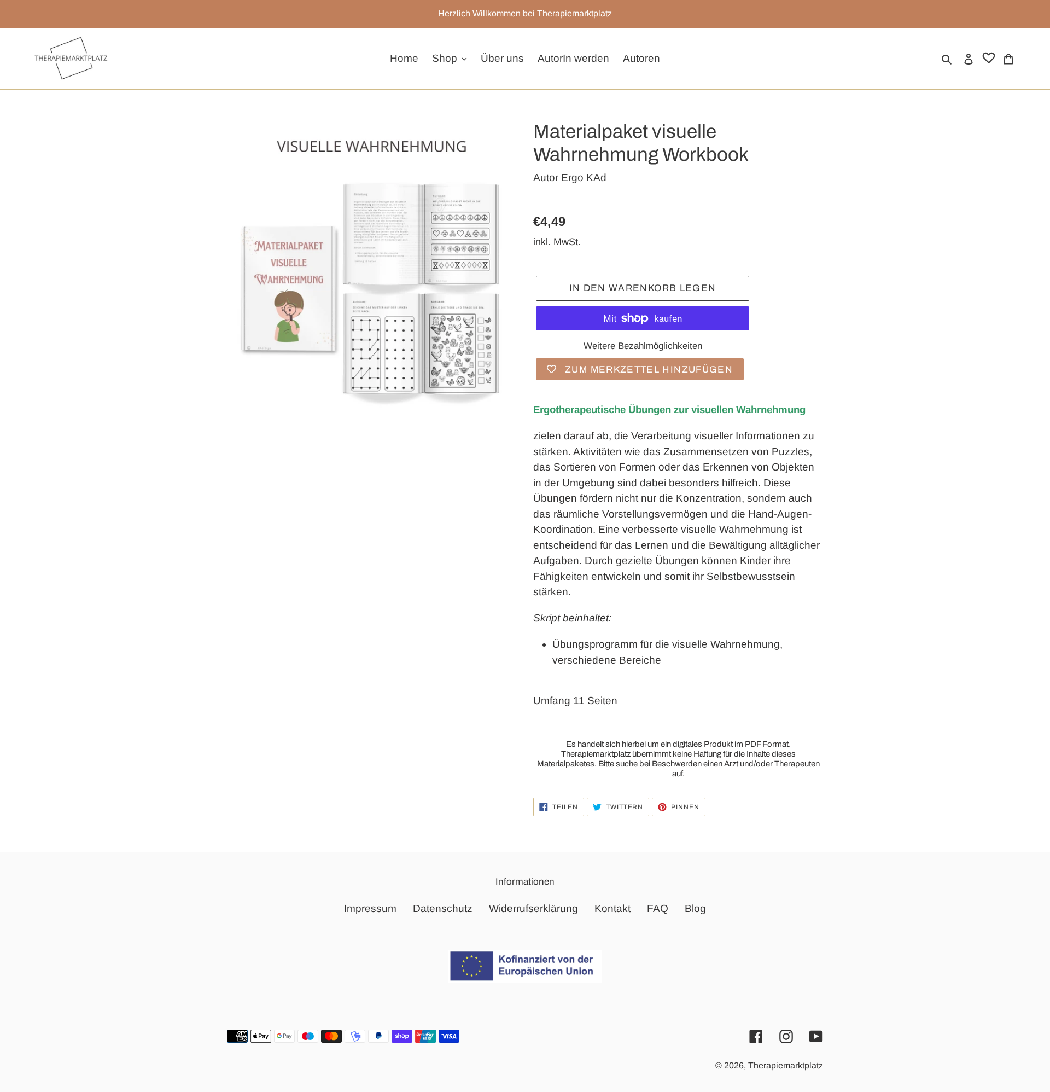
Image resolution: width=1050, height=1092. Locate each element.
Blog (695, 908)
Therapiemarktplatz (785, 1065)
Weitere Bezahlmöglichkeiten (643, 346)
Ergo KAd (583, 177)
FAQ (657, 908)
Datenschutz (442, 908)
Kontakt (612, 908)
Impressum (370, 908)
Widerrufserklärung (533, 908)
